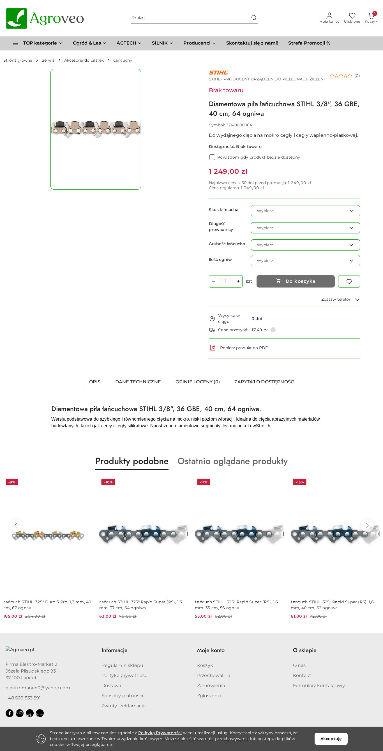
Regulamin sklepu (122, 665)
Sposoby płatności (122, 695)
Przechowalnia (213, 675)
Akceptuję (331, 738)
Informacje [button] (114, 650)
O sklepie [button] (305, 650)
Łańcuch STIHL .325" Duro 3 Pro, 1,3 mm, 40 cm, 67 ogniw (47, 604)
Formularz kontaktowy (319, 685)
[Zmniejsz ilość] (213, 281)
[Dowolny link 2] (30, 713)
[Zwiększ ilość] (238, 281)
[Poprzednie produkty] (16, 525)
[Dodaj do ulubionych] (349, 281)
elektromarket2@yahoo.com (38, 687)
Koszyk (205, 665)
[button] (199, 43)
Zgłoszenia (209, 695)
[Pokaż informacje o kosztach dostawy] (273, 330)
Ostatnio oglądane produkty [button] (232, 461)
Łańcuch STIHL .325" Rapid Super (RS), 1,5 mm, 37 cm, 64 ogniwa (140, 604)
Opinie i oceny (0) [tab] (198, 381)
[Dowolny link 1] (20, 713)
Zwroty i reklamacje (123, 705)
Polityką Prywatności (160, 732)
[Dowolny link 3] (40, 713)
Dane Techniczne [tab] (138, 381)
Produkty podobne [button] (132, 461)
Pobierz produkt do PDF (244, 347)
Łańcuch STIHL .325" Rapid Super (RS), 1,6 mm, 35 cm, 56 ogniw (236, 604)
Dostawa (111, 685)
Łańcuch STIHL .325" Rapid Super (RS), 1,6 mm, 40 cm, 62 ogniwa (332, 604)
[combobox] (305, 210)
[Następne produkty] (367, 525)
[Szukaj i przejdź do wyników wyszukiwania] (254, 18)
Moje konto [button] (211, 650)
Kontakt (302, 675)
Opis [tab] (95, 381)
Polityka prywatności (125, 675)
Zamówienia (211, 685)
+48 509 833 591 (23, 698)
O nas (299, 665)
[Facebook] (9, 713)
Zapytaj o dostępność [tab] (264, 381)
